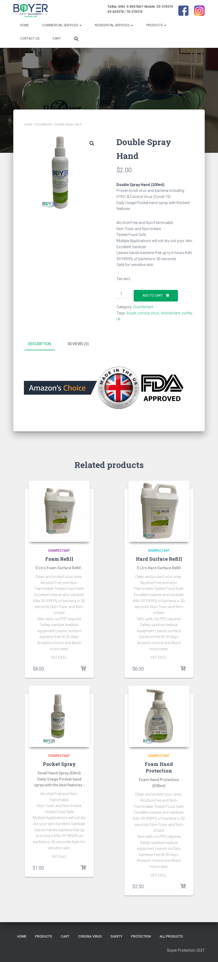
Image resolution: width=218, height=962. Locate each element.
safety (187, 313)
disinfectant (170, 313)
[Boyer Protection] (30, 10)
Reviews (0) (78, 344)
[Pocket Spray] (59, 716)
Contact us (29, 38)
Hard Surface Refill (159, 559)
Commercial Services (60, 25)
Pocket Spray (59, 764)
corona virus (148, 313)
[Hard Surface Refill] (159, 511)
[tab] (43, 344)
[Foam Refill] (59, 511)
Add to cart (152, 295)
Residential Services (112, 25)
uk (118, 319)
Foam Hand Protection (159, 767)
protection (141, 936)
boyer (131, 313)
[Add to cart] (83, 668)
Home (24, 25)
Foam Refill (59, 559)
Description (39, 344)
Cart (57, 38)
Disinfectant (43, 124)
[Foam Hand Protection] (159, 716)
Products (155, 25)
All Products (171, 936)
